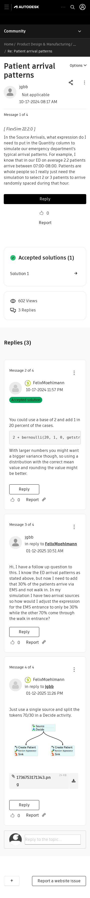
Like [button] (41, 213)
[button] (84, 82)
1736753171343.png (33, 781)
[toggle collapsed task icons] (63, 7)
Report (45, 223)
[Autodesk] (27, 7)
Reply (45, 199)
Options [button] (76, 65)
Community (15, 31)
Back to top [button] (12, 881)
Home (9, 44)
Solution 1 (19, 274)
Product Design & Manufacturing (43, 44)
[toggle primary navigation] (9, 7)
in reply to (51, 544)
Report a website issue (59, 881)
